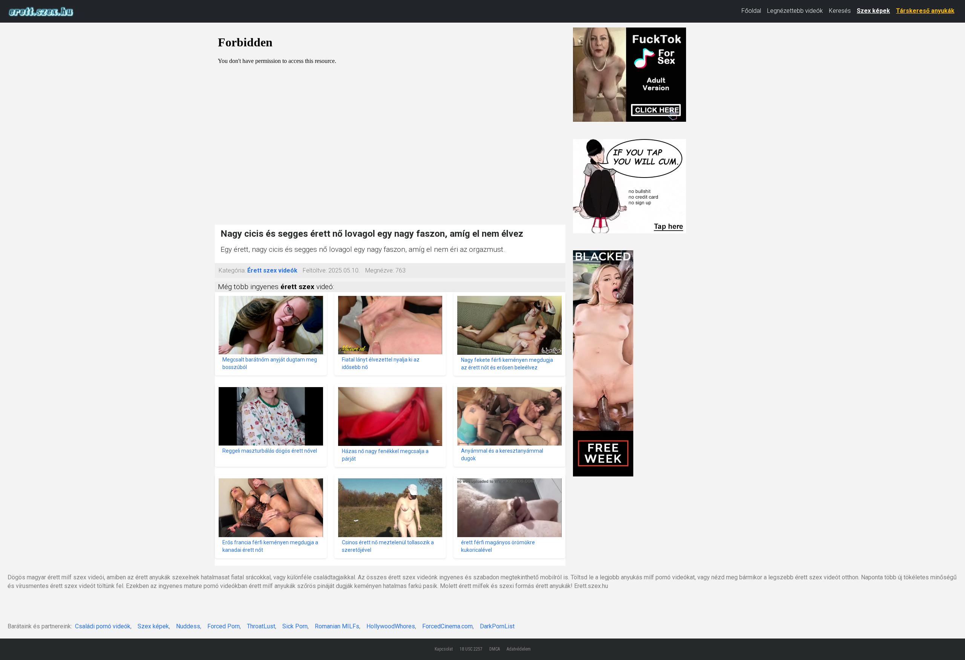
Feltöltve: (315, 270)
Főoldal (751, 10)
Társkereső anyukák (925, 10)
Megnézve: (379, 270)
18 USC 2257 (471, 649)
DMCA (494, 649)
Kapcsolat (444, 649)
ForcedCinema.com (447, 626)
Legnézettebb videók (795, 10)
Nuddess (188, 626)
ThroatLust (261, 626)
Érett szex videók (272, 270)
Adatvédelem (519, 649)
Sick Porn (295, 626)
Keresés (840, 10)
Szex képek (873, 10)
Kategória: (232, 270)
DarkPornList (497, 626)
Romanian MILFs (337, 626)
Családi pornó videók (102, 626)
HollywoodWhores (390, 626)
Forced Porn (223, 626)
